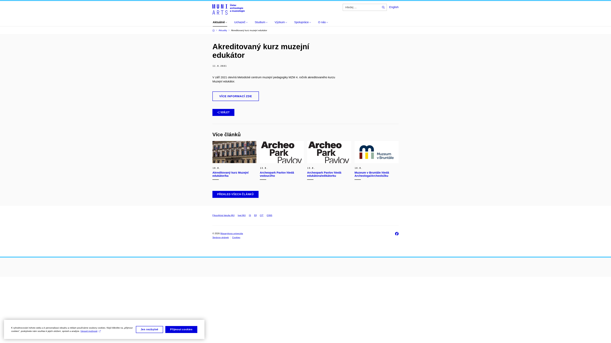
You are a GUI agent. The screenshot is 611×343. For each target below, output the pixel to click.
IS (250, 215)
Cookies (236, 237)
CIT (261, 215)
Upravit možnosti (89, 331)
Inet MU (242, 215)
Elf (255, 215)
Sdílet (225, 112)
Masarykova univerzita (231, 233)
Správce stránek (220, 237)
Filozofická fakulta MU (223, 215)
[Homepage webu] (228, 9)
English (394, 7)
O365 (269, 215)
